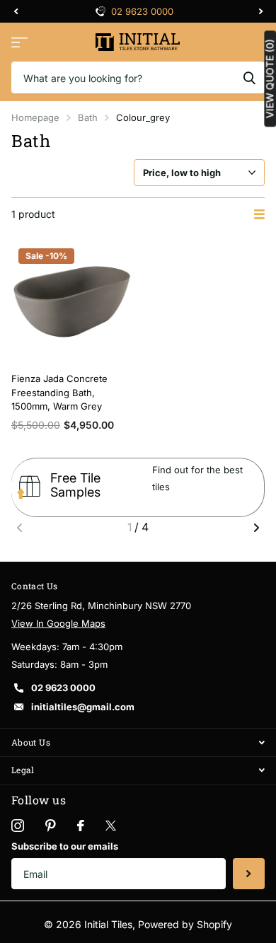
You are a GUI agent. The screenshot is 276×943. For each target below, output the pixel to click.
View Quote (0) (269, 78)
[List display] (259, 214)
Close (138, 742)
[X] (110, 826)
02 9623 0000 (142, 11)
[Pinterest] (50, 825)
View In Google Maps (58, 623)
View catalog (19, 42)
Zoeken (249, 77)
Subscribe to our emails (64, 846)
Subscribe (249, 874)
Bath (88, 117)
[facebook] (80, 825)
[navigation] (15, 11)
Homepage (35, 117)
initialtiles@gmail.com (82, 706)
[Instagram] (17, 825)
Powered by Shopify (185, 924)
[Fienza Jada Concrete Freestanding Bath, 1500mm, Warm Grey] (71, 301)
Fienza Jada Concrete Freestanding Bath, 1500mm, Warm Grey (59, 392)
